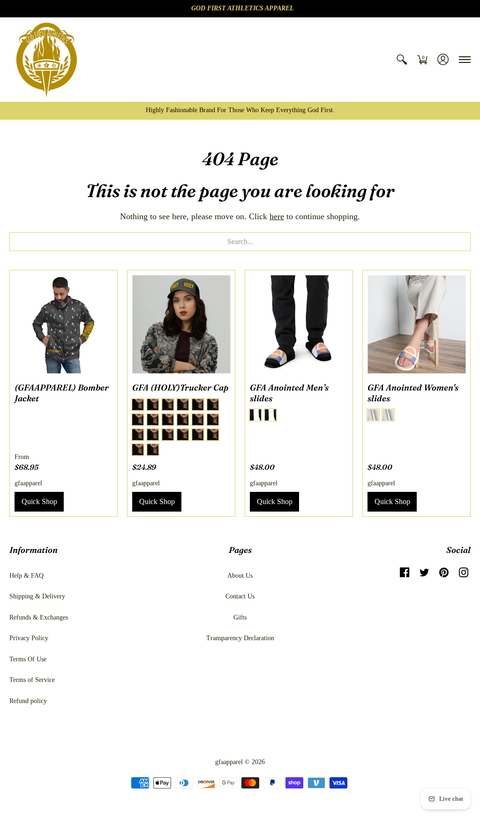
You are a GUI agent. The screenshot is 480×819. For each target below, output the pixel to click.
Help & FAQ (26, 575)
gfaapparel (28, 483)
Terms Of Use (27, 659)
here (277, 216)
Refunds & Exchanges (38, 617)
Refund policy (28, 700)
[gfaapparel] (46, 59)
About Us (240, 575)
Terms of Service (32, 679)
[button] (401, 59)
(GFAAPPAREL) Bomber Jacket (62, 393)
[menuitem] (401, 59)
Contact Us (240, 596)
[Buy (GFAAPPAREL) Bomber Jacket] (63, 324)
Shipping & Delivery (37, 596)
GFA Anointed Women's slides (413, 393)
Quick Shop (39, 501)
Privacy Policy (28, 638)
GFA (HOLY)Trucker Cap (180, 387)
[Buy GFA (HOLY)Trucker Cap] (181, 324)
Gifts (240, 617)
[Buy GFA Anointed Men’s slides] (299, 324)
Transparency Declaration (240, 638)
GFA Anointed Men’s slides (289, 393)
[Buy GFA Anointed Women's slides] (416, 324)
